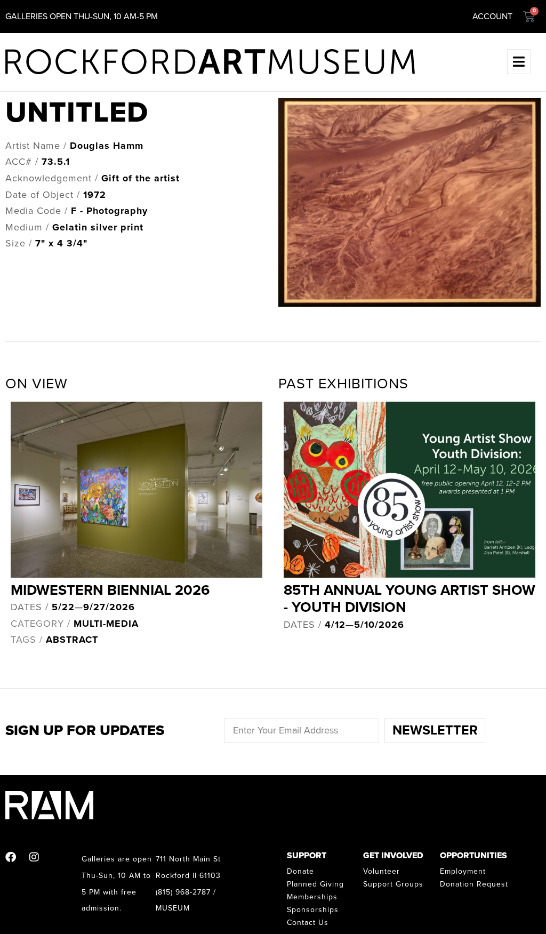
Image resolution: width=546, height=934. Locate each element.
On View (36, 384)
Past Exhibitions (343, 384)
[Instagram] (34, 857)
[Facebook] (10, 857)
